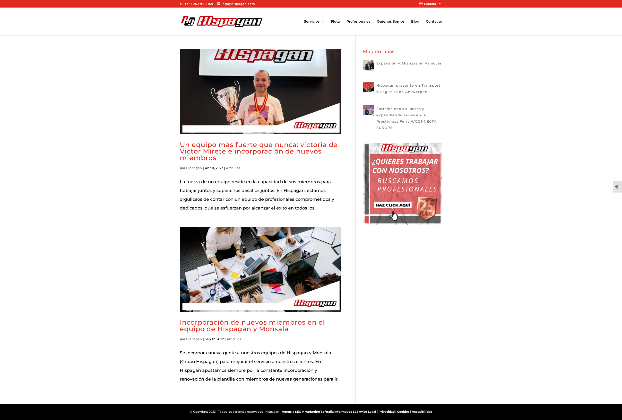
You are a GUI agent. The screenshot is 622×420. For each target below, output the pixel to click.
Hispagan (194, 168)
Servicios (312, 22)
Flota (335, 22)
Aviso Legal (367, 411)
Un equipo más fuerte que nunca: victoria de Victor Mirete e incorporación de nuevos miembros (259, 151)
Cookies (403, 411)
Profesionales (358, 22)
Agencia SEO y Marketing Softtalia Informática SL (319, 411)
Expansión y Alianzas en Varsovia (408, 63)
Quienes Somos (391, 22)
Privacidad (387, 411)
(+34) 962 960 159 (198, 4)
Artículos (233, 168)
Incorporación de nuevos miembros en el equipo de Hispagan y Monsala (252, 325)
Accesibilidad (422, 411)
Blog (415, 22)
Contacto (434, 22)
